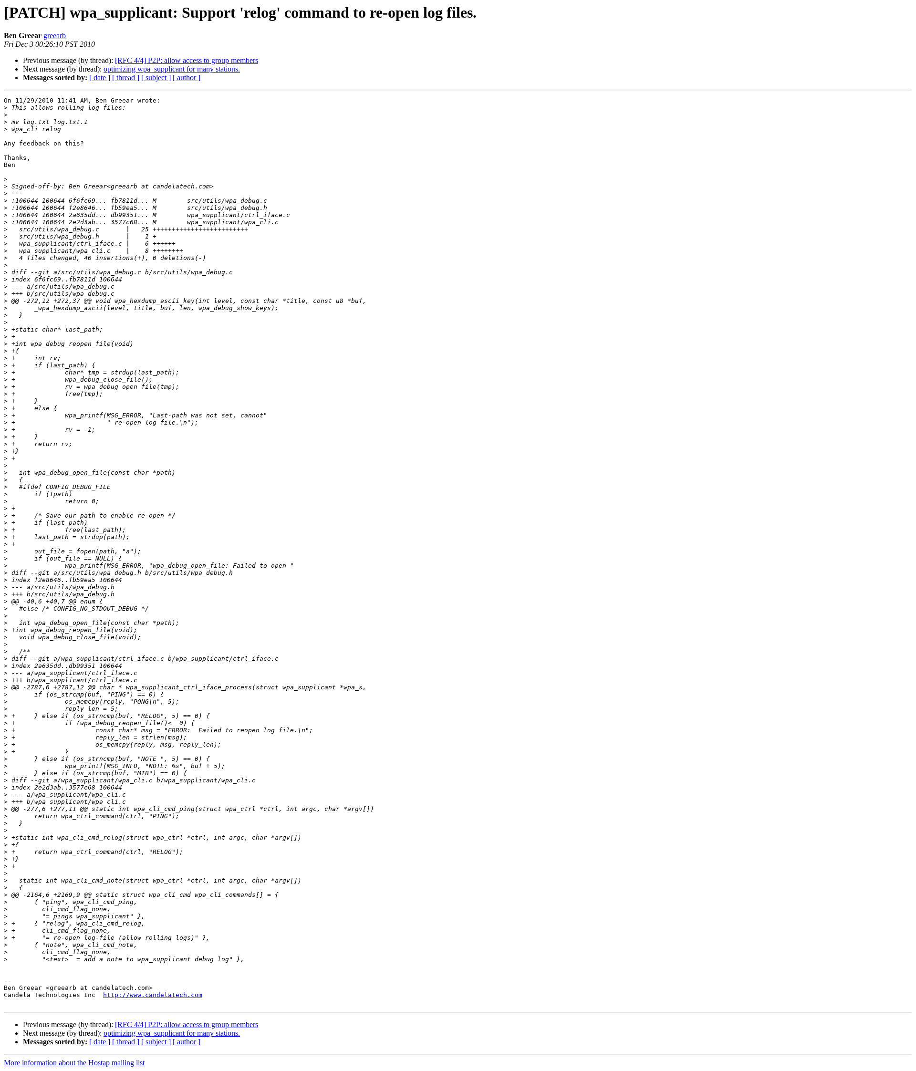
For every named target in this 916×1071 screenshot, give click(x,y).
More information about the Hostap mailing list (74, 1063)
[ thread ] (125, 77)
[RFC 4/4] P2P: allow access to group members (186, 60)
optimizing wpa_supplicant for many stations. (172, 69)
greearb (54, 35)
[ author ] (186, 77)
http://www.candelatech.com (152, 994)
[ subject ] (156, 77)
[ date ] (99, 77)
